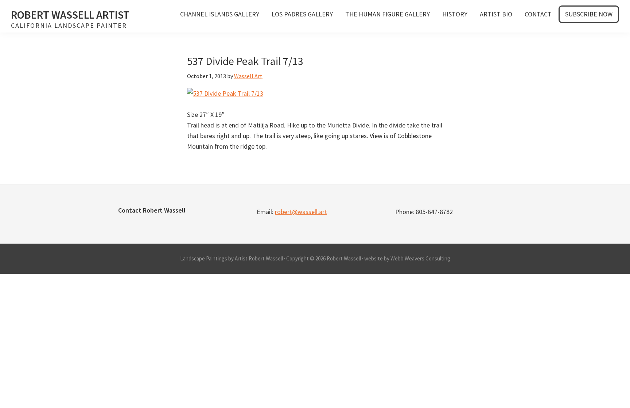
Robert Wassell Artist (70, 15)
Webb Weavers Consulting (420, 258)
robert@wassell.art (301, 211)
